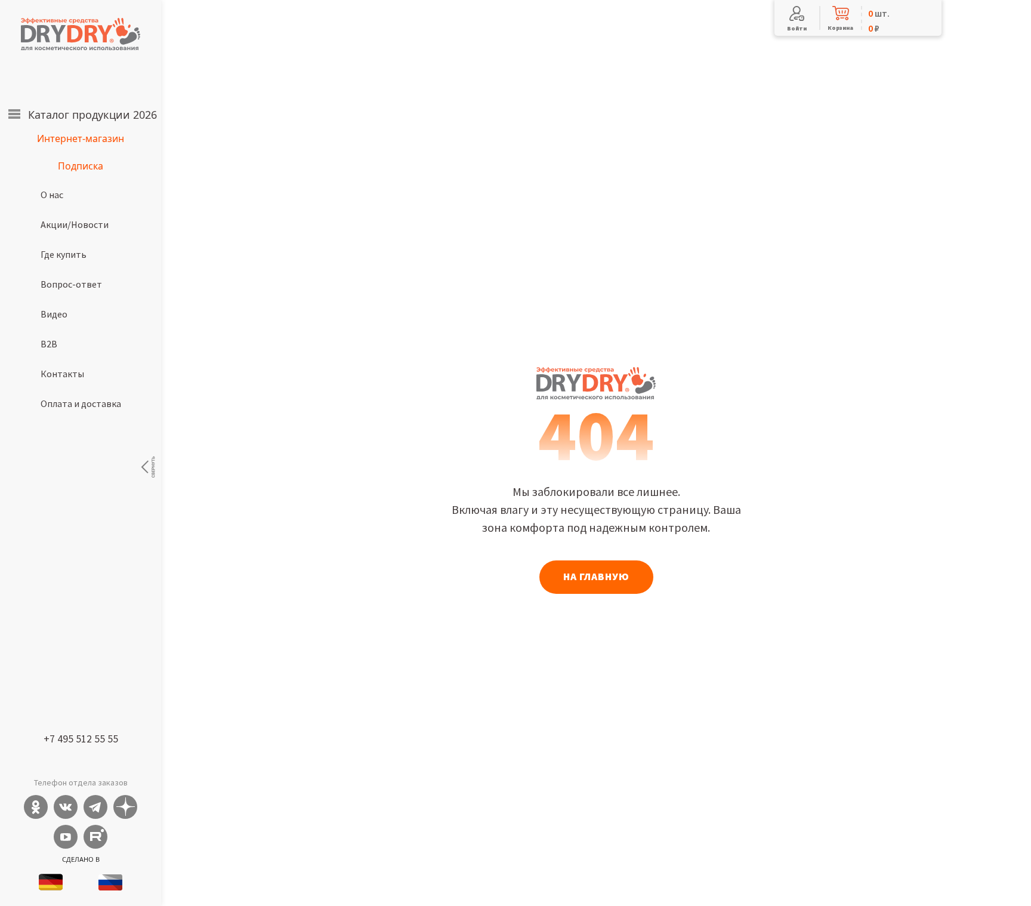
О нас (52, 195)
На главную (596, 576)
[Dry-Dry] (80, 34)
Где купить (64, 254)
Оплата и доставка (81, 403)
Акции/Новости (75, 224)
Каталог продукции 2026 (92, 114)
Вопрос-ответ (71, 284)
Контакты (62, 374)
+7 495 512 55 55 (81, 738)
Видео (54, 314)
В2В (49, 344)
